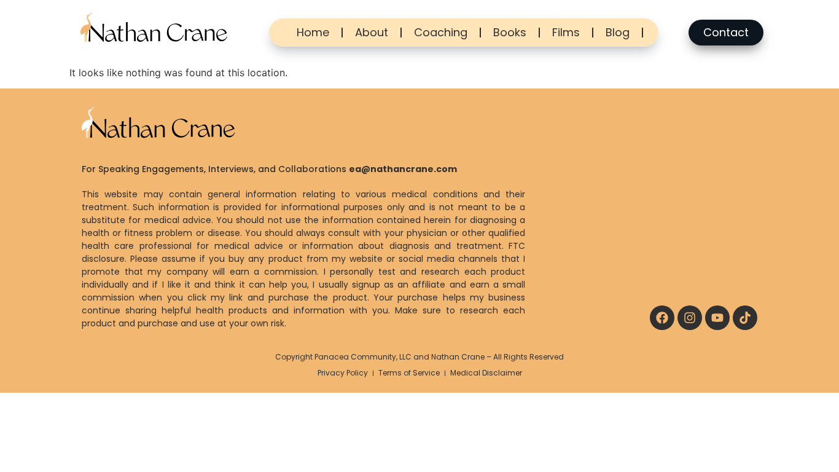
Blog (618, 32)
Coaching (440, 32)
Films (566, 32)
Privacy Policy (343, 373)
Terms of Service (409, 373)
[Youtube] (717, 317)
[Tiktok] (745, 317)
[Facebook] (662, 317)
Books (509, 32)
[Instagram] (689, 317)
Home (313, 32)
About (371, 32)
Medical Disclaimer (486, 373)
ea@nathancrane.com (403, 169)
